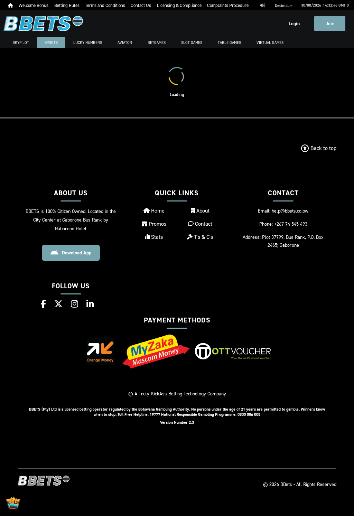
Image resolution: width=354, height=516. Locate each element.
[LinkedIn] (90, 304)
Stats (156, 236)
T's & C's (203, 236)
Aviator (125, 42)
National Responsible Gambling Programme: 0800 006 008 (210, 414)
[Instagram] (74, 304)
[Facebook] (43, 304)
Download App (76, 253)
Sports (51, 42)
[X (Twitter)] (58, 304)
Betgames (157, 42)
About (202, 210)
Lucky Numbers (87, 42)
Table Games (229, 42)
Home (157, 210)
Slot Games (191, 42)
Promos (156, 223)
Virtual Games (270, 42)
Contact (203, 223)
